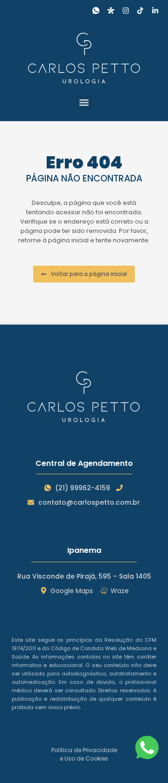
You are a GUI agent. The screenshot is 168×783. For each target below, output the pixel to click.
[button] (84, 102)
